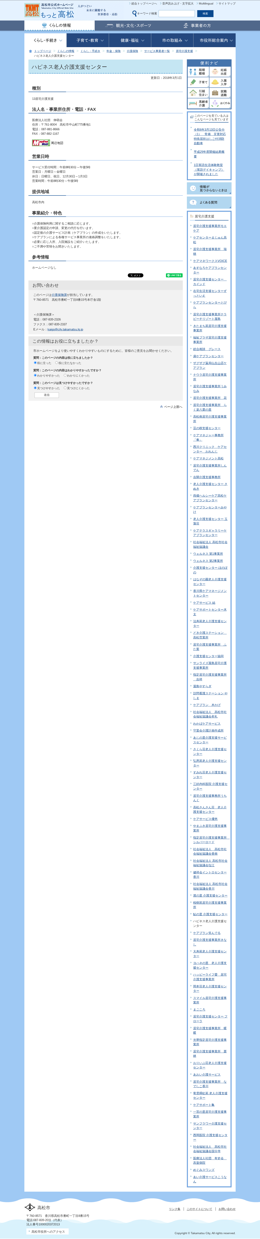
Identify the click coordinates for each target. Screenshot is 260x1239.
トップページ (42, 51)
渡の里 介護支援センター (210, 895)
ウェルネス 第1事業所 (208, 553)
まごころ (199, 1009)
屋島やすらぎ (202, 686)
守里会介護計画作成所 (208, 730)
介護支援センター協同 (208, 656)
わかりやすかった (48, 375)
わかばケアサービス (207, 723)
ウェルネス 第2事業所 (208, 560)
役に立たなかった (69, 363)
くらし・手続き (90, 51)
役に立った (44, 363)
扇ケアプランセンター (208, 356)
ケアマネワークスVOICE (210, 261)
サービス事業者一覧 (157, 51)
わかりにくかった (78, 375)
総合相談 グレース (207, 349)
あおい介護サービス (207, 1074)
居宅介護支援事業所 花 (210, 398)
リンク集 (174, 1209)
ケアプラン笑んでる (207, 933)
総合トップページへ (144, 3)
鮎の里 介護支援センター (210, 914)
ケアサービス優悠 (205, 819)
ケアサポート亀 (203, 1105)
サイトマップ (227, 3)
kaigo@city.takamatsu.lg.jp (65, 329)
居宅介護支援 (184, 51)
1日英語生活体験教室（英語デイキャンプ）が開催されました (209, 169)
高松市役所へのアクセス (48, 1231)
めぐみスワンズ (203, 1170)
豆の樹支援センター (207, 428)
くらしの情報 (65, 51)
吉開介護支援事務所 (207, 477)
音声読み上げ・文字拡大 (178, 3)
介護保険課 (59, 294)
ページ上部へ (173, 406)
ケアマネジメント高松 (208, 458)
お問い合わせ (227, 1209)
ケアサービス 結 (204, 602)
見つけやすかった (48, 388)
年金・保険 (113, 51)
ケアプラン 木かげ (207, 705)
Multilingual (206, 3)
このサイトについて (199, 1209)
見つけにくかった (78, 388)
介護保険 (132, 51)
